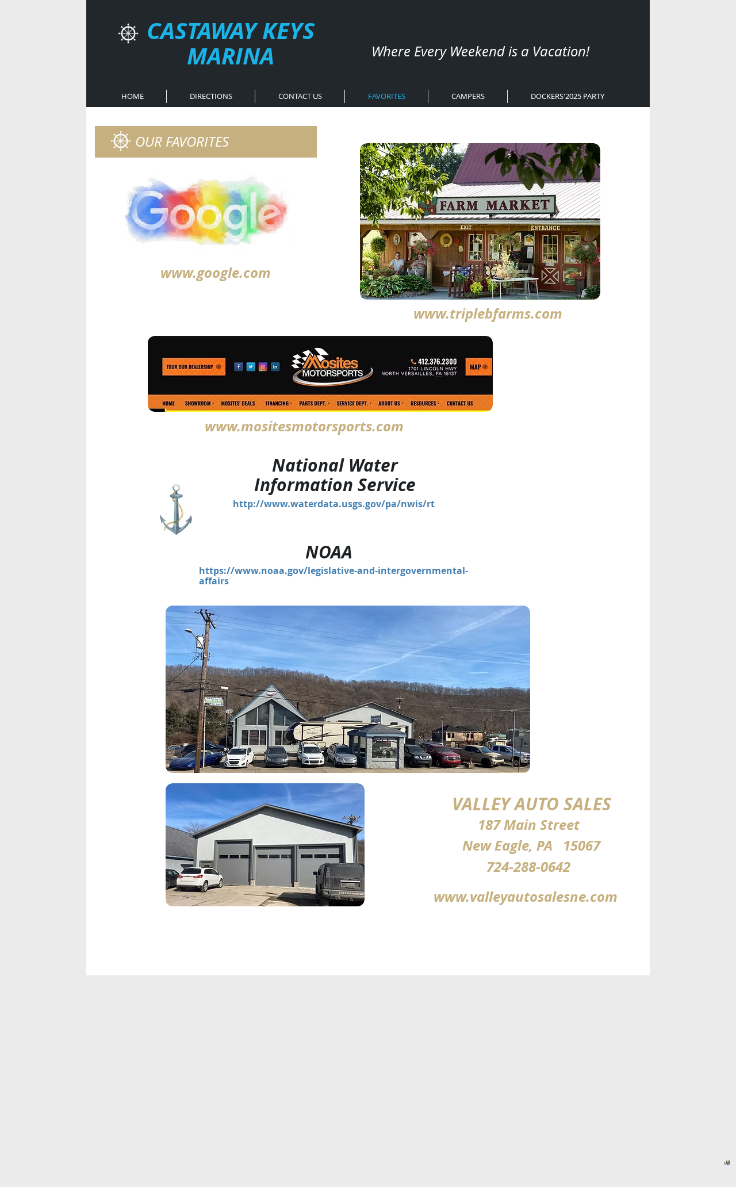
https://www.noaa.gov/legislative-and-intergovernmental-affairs (333, 575)
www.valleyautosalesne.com (526, 896)
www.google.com (215, 272)
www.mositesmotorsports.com (304, 426)
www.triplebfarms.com (487, 313)
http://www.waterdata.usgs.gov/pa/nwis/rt (334, 503)
